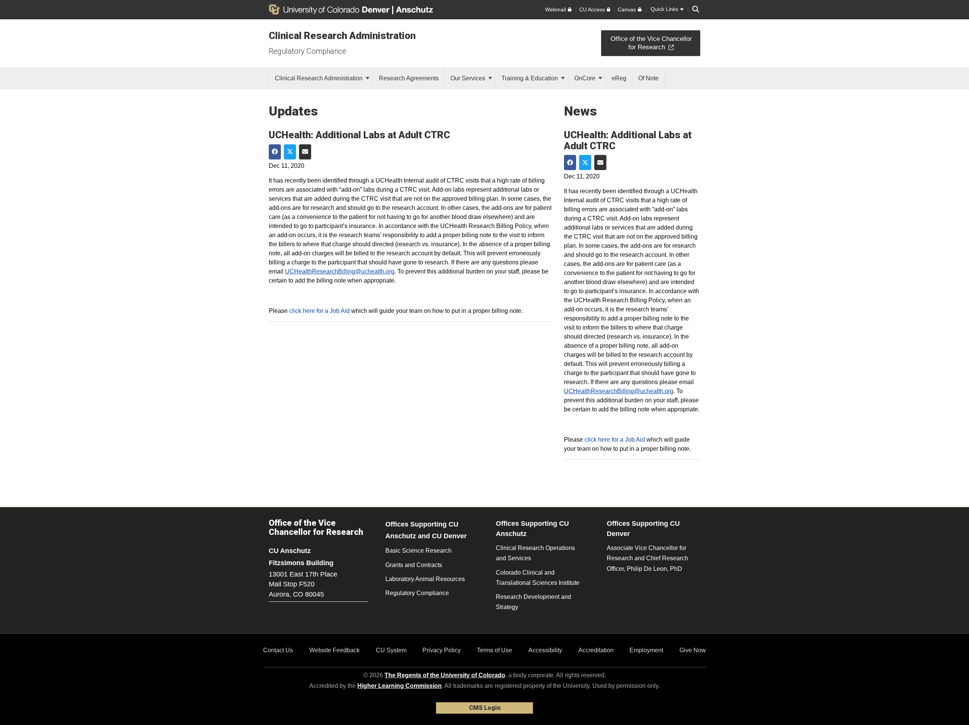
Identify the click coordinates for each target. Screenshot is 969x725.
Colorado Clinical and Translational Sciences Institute (538, 577)
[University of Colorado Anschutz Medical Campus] (415, 9)
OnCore (585, 78)
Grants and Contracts (413, 565)
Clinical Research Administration (342, 35)
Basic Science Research (418, 550)
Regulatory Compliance (307, 51)
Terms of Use (494, 650)
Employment (646, 650)
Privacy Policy (441, 650)
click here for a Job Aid (319, 311)
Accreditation (596, 650)
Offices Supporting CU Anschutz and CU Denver (426, 530)
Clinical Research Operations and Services (535, 553)
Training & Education (530, 78)
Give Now (692, 650)
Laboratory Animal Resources (425, 579)
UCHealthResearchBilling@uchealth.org (339, 271)
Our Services (468, 78)
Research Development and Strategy (533, 602)
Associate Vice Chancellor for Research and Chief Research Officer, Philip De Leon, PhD (647, 558)
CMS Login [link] (484, 707)
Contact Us (278, 650)
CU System (391, 650)
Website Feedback (334, 650)
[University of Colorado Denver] (330, 9)
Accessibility (545, 650)
